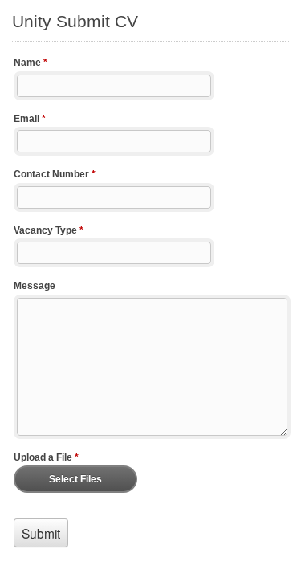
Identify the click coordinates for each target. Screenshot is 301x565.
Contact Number (55, 174)
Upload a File (46, 457)
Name (30, 62)
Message (34, 285)
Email (30, 118)
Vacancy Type (48, 230)
